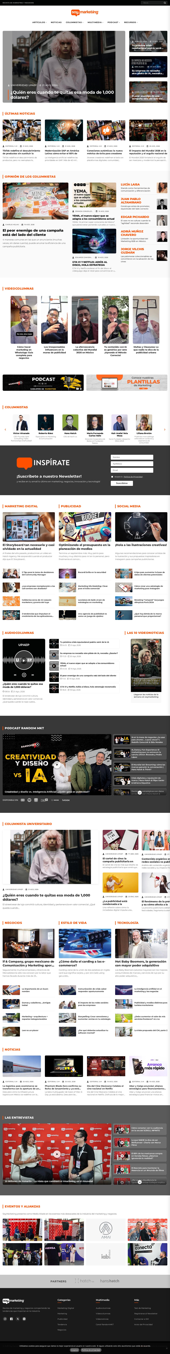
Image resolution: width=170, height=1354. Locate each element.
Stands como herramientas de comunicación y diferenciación (135, 189)
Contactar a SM (141, 1319)
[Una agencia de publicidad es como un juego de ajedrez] (67, 615)
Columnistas (74, 22)
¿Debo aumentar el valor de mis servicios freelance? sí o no (149, 1017)
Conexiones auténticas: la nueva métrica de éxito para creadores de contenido (105, 153)
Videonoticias (102, 1319)
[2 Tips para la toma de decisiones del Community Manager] (11, 573)
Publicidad (62, 1319)
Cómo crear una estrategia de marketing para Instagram (148, 587)
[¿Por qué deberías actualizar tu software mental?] (67, 1031)
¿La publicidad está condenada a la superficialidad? (115, 904)
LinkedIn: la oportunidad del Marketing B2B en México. (134, 240)
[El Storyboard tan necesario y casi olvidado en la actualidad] (29, 527)
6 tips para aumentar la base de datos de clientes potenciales (149, 573)
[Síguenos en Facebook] (11, 1319)
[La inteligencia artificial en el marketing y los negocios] (123, 990)
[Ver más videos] (140, 791)
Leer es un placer (30, 1030)
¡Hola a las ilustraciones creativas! (141, 545)
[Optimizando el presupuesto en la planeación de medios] (85, 527)
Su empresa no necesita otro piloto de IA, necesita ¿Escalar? (147, 73)
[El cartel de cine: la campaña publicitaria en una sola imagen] (120, 840)
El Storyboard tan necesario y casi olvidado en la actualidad (28, 547)
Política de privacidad (91, 1350)
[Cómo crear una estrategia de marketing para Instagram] (123, 587)
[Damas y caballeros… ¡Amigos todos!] (11, 1004)
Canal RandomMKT (105, 1324)
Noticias (56, 22)
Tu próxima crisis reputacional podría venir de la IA (147, 48)
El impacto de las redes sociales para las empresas (93, 1004)
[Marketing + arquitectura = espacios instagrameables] (11, 1018)
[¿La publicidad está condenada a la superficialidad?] (120, 883)
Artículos (38, 22)
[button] (146, 671)
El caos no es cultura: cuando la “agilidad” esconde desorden (135, 221)
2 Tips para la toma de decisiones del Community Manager (38, 573)
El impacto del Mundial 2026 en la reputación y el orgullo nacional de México (148, 153)
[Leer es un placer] (11, 1031)
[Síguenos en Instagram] (5, 1319)
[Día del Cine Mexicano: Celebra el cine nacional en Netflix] (106, 1076)
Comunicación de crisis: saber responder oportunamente (92, 990)
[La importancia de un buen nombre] (11, 990)
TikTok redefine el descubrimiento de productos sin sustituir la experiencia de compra (21, 153)
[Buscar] (164, 2)
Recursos (130, 22)
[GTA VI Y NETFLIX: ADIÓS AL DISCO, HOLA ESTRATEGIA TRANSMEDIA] (94, 241)
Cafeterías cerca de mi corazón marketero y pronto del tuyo (36, 601)
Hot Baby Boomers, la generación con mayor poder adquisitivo (140, 963)
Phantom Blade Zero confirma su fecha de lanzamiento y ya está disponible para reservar (63, 1089)
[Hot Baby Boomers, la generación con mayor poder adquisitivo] (141, 943)
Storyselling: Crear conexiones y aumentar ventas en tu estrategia (94, 1017)
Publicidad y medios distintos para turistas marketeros (150, 1004)
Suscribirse (122, 483)
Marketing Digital (66, 1308)
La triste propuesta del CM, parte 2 (150, 1030)
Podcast (113, 22)
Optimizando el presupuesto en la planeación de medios (84, 547)
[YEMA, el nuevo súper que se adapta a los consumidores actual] (94, 195)
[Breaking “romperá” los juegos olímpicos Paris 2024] (123, 601)
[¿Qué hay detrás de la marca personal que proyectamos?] (123, 615)
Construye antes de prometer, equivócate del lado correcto (135, 207)
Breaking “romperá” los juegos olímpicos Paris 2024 (149, 601)
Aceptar (74, 1350)
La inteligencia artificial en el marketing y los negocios (148, 990)
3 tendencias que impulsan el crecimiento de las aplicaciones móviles (37, 616)
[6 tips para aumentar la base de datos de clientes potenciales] (123, 573)
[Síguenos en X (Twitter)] (17, 1319)
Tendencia (62, 1324)
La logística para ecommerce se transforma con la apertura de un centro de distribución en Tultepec (22, 1089)
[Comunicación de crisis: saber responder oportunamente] (67, 990)
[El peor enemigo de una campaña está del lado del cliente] (35, 201)
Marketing (62, 1313)
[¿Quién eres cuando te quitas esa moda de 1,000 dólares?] (64, 67)
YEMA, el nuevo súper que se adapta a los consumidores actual (93, 217)
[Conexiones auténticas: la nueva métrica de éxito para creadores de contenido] (106, 130)
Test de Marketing (142, 1308)
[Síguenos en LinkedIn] (24, 1319)
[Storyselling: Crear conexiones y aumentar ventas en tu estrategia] (67, 1018)
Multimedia (95, 22)
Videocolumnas (103, 1313)
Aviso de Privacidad (143, 1324)
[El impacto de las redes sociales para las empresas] (67, 1004)
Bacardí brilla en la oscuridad (92, 572)
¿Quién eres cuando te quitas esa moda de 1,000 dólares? (62, 95)
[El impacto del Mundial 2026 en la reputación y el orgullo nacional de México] (148, 130)
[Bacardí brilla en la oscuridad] (67, 573)
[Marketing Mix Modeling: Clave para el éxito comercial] (67, 587)
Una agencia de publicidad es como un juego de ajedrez (92, 615)
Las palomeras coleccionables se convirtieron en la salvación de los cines (137, 259)
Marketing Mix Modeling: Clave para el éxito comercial (93, 587)
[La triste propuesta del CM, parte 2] (123, 1031)
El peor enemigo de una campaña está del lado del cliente (147, 99)
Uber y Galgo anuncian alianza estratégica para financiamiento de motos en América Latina (146, 1089)
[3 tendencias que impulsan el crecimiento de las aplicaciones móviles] (11, 615)
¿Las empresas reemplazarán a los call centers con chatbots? (38, 587)
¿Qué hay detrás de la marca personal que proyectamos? (148, 615)
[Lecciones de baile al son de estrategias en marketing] (67, 601)
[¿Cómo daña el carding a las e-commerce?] (85, 943)
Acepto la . (129, 477)
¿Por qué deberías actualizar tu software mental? (93, 1031)
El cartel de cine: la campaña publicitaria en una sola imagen (118, 861)
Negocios (62, 1330)
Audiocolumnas (103, 1308)
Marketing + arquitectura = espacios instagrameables (34, 1017)
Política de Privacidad (133, 477)
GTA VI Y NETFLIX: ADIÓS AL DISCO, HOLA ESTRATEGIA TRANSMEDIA (89, 265)
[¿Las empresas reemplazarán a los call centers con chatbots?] (11, 587)
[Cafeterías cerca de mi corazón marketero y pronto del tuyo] (11, 601)
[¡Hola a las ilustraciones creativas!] (141, 527)
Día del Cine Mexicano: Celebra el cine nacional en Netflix (105, 1087)
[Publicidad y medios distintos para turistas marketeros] (123, 1004)
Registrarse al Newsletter (146, 1313)
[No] (166, 1348)
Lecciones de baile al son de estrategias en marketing (91, 601)
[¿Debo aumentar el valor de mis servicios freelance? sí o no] (123, 1018)
